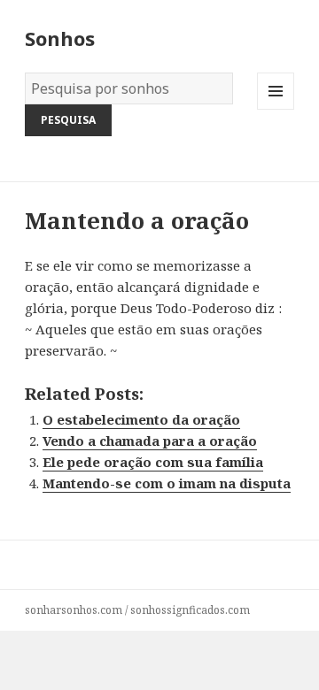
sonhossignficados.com (190, 609)
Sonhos (60, 38)
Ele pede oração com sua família (153, 462)
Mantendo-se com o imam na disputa (167, 483)
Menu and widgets (276, 109)
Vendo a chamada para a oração (150, 440)
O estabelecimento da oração (141, 419)
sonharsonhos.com (73, 609)
